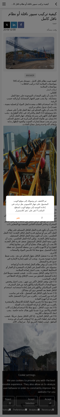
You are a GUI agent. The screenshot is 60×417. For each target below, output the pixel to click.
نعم (18, 218)
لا (42, 218)
